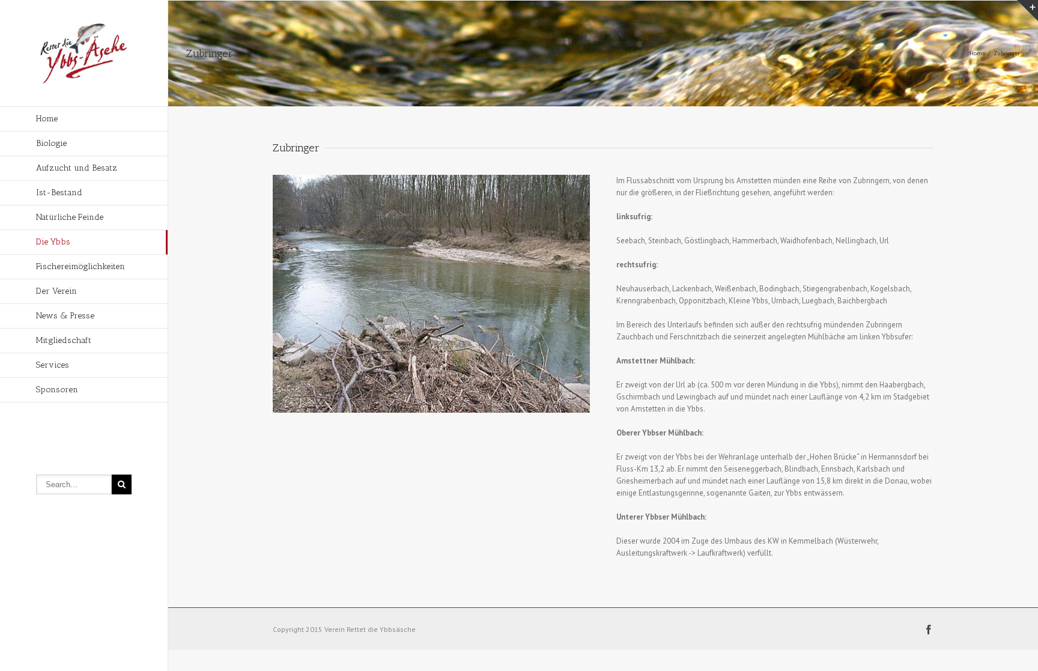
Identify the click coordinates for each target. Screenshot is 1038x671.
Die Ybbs (53, 242)
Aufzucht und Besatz (76, 168)
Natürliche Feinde (69, 217)
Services (52, 365)
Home (47, 119)
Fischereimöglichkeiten (80, 266)
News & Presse (65, 316)
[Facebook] (928, 629)
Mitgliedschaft (63, 340)
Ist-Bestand (59, 192)
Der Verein (56, 291)
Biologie (51, 143)
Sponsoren (57, 389)
